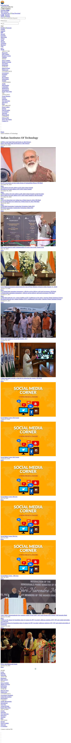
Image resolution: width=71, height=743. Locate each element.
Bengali (3, 34)
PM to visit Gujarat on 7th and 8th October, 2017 (14, 338)
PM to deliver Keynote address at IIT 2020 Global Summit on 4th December (22, 195)
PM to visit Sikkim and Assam (9, 664)
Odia (2, 46)
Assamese (3, 43)
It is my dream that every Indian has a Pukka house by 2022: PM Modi (20, 201)
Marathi (3, 42)
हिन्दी (2, 32)
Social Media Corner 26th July (9, 536)
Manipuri (3, 45)
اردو (2, 48)
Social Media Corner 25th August (10, 417)
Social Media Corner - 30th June (9, 575)
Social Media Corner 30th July (9, 496)
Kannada (3, 35)
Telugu (3, 38)
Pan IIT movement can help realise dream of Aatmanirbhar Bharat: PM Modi (22, 183)
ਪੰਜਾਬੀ (2, 49)
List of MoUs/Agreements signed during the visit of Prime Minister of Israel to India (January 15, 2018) (29, 287)
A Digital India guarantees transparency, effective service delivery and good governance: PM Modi (28, 293)
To (2, 23)
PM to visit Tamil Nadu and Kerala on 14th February (15, 143)
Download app (5, 5)
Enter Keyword (5, 18)
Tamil (2, 40)
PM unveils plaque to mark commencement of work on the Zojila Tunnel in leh (22, 247)
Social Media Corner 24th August (10, 457)
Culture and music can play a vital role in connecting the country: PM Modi (21, 378)
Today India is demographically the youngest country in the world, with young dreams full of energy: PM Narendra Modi (34, 615)
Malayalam (4, 37)
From (2, 20)
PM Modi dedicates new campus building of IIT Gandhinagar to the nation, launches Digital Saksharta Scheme (31, 299)
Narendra (5, 10)
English (3, 29)
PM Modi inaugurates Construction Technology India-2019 (17, 208)
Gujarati (3, 31)
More (2, 146)
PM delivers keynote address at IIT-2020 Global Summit (16, 189)
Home (2, 132)
